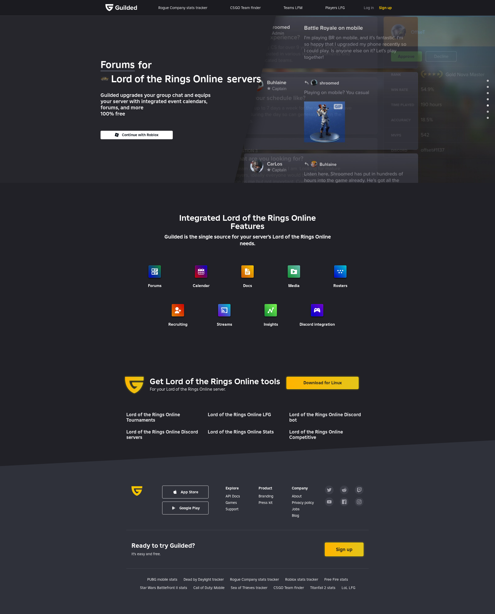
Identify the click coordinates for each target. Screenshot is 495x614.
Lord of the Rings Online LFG (239, 414)
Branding (266, 496)
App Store (189, 492)
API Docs (233, 496)
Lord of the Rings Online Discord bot (325, 417)
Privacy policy (303, 502)
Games (231, 502)
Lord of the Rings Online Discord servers (162, 434)
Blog (295, 515)
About (297, 496)
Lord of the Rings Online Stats (241, 432)
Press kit (266, 502)
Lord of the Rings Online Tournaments (153, 417)
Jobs (296, 509)
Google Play (189, 508)
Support (232, 509)
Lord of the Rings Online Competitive (316, 434)
